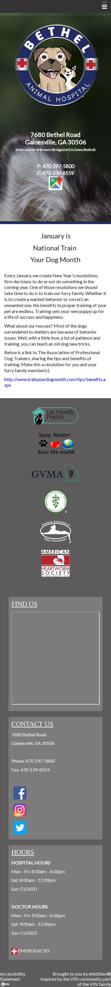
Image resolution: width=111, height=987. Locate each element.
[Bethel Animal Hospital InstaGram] (20, 827)
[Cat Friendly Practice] (55, 416)
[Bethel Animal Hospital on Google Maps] (55, 183)
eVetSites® (100, 973)
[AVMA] (55, 501)
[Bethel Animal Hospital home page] (56, 64)
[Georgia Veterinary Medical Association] (55, 473)
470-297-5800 (40, 760)
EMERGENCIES (33, 950)
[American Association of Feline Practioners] (55, 531)
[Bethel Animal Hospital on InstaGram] (20, 809)
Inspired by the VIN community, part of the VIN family (75, 981)
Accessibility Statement (12, 976)
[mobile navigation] (102, 7)
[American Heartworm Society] (55, 563)
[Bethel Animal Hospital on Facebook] (20, 792)
